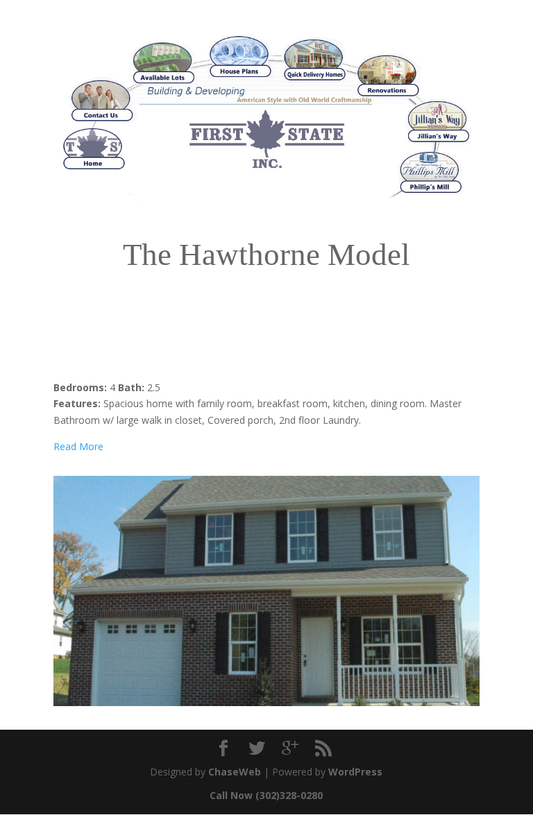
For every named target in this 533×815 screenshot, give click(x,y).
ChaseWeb (234, 771)
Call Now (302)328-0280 (266, 795)
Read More (78, 446)
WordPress (355, 771)
